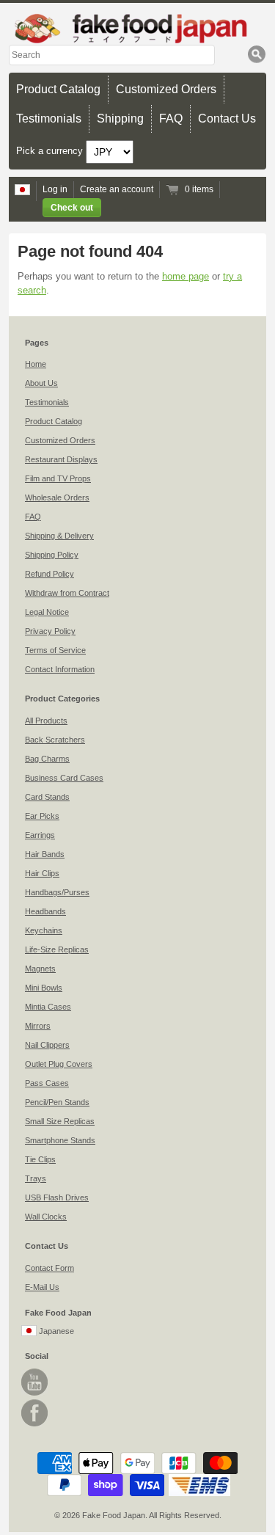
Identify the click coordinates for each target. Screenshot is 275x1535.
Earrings (40, 835)
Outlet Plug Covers (58, 1064)
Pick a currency (51, 150)
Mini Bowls (43, 987)
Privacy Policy (50, 631)
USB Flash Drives (57, 1197)
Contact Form (49, 1268)
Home (35, 364)
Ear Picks (42, 816)
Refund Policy (49, 573)
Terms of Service (55, 650)
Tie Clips (40, 1159)
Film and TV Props (58, 478)
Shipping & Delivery (59, 535)
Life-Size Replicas (57, 949)
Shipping (120, 118)
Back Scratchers (55, 739)
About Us (41, 383)
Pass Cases (47, 1083)
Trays (35, 1178)
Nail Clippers (47, 1044)
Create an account (116, 189)
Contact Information (60, 669)
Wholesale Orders (57, 497)
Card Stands (47, 796)
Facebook (34, 1412)
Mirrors (38, 1025)
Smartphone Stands (60, 1140)
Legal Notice (47, 612)
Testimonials (48, 118)
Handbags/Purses (57, 892)
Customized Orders (166, 89)
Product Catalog (58, 89)
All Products (46, 720)
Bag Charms (47, 758)
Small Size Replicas (60, 1121)
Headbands (45, 911)
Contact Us (227, 118)
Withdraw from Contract (67, 592)
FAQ (171, 118)
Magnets (40, 968)
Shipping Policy (51, 554)
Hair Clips (42, 873)
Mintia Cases (48, 1006)
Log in (55, 189)
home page (185, 276)
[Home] (137, 28)
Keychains (43, 930)
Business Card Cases (64, 777)
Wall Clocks (46, 1216)
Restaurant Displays (61, 459)
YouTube (34, 1382)
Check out (72, 208)
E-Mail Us (42, 1287)
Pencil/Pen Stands (57, 1102)
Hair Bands (45, 854)
